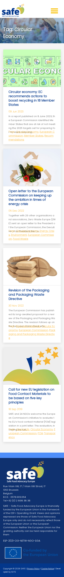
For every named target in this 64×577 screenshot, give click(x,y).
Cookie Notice (47, 568)
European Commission (33, 330)
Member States (33, 135)
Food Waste (20, 239)
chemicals (22, 429)
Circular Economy (27, 132)
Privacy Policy (33, 568)
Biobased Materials (28, 326)
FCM (40, 433)
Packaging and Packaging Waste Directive (32, 334)
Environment (19, 235)
